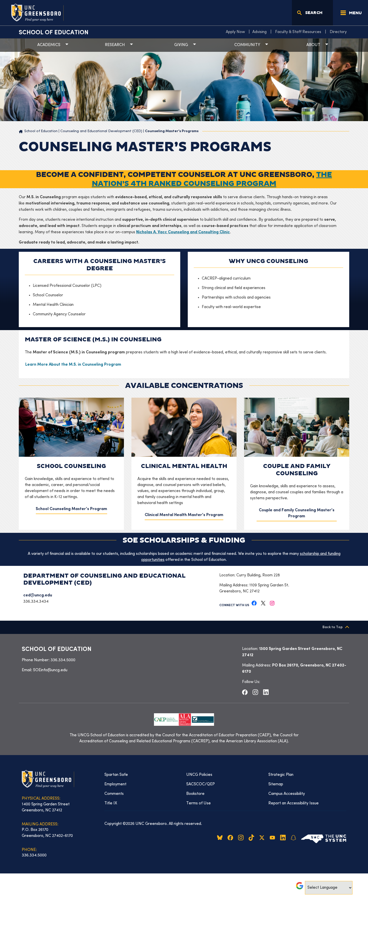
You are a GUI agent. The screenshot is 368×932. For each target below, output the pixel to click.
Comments (114, 794)
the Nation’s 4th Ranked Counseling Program (212, 179)
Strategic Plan (280, 775)
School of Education (53, 33)
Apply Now (235, 32)
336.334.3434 (36, 602)
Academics (48, 45)
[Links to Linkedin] (266, 692)
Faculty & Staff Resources (298, 32)
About (313, 45)
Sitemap (275, 784)
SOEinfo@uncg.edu (50, 670)
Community (247, 45)
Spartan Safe (116, 775)
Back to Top (332, 627)
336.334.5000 (63, 660)
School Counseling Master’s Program (71, 509)
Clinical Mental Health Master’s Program (184, 515)
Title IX (110, 803)
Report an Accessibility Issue (293, 803)
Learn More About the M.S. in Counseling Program (73, 365)
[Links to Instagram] (255, 692)
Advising (259, 32)
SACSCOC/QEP (200, 784)
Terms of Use (198, 803)
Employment (115, 784)
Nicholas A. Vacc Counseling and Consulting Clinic (183, 232)
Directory (338, 32)
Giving (181, 45)
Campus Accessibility (286, 794)
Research (115, 45)
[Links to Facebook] (245, 692)
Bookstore (195, 794)
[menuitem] (236, 32)
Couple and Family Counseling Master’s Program (296, 513)
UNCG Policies (199, 775)
